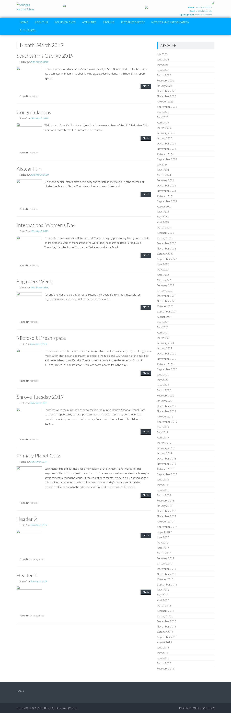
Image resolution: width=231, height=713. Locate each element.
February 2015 (165, 668)
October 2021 (165, 306)
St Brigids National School (59, 708)
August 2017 (164, 532)
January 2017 (164, 563)
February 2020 (165, 395)
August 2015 (164, 642)
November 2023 (166, 190)
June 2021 (163, 322)
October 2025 (165, 101)
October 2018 (165, 469)
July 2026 (162, 54)
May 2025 (162, 117)
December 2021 (166, 295)
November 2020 (166, 358)
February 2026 (165, 80)
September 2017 (167, 526)
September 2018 (167, 474)
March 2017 (164, 553)
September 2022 (167, 259)
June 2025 (163, 112)
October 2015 (165, 631)
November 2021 (166, 301)
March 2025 (164, 127)
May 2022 (162, 269)
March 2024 (164, 175)
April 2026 (163, 70)
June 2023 (163, 211)
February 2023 (165, 232)
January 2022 (164, 290)
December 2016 (166, 568)
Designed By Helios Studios (196, 708)
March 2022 (164, 280)
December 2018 (166, 458)
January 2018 (164, 505)
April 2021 (163, 332)
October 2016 (165, 579)
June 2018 (163, 479)
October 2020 (165, 364)
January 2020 (164, 400)
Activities (89, 22)
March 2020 (164, 390)
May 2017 (162, 542)
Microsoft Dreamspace (41, 338)
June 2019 (163, 427)
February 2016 (165, 610)
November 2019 (166, 411)
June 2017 (163, 537)
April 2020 (163, 385)
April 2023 (163, 222)
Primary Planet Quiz (38, 455)
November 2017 (166, 516)
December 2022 (166, 243)
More (146, 86)
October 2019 (165, 416)
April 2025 (163, 122)
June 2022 (163, 264)
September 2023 (167, 201)
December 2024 (166, 143)
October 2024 (165, 154)
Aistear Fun (29, 168)
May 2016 (162, 595)
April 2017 (163, 547)
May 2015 (162, 652)
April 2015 (163, 658)
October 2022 (165, 253)
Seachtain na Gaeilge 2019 (45, 56)
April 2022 (163, 274)
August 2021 (164, 316)
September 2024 (167, 159)
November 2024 (166, 148)
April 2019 (163, 437)
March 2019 (164, 442)
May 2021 (162, 327)
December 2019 (166, 406)
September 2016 (167, 584)
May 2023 (162, 217)
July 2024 (162, 164)
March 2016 (164, 605)
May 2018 (162, 484)
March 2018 (164, 495)
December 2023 (166, 185)
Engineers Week (34, 281)
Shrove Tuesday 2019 (40, 397)
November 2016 (166, 574)
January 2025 (164, 138)
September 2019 (167, 421)
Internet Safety (133, 22)
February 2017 (165, 558)
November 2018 (166, 463)
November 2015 (166, 626)
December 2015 (166, 621)
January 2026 (164, 85)
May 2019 (162, 432)
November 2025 (166, 96)
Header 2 (27, 519)
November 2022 (166, 248)
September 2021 (167, 311)
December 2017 (166, 511)
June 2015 (163, 647)
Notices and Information (170, 22)
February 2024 (165, 180)
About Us (41, 22)
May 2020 (162, 379)
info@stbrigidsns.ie (204, 11)
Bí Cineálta (28, 30)
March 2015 (164, 663)
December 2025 (166, 91)
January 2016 (164, 616)
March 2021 (164, 337)
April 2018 (163, 490)
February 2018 (165, 500)
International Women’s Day (46, 225)
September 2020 (167, 369)
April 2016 (163, 600)
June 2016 (163, 589)
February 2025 (165, 133)
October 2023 (165, 196)
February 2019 (165, 448)
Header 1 (27, 575)
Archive (108, 22)
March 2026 (164, 75)
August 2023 (164, 206)
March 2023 (164, 227)
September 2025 (167, 106)
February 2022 (165, 285)
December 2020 (166, 353)
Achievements (65, 22)
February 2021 (165, 343)
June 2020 (163, 374)
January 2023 (164, 238)
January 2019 (164, 453)
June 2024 (163, 169)
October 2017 (165, 521)
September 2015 (167, 637)
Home (24, 22)
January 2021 (164, 348)
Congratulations (34, 112)
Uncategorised (37, 559)
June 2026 (163, 59)
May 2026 (162, 64)
